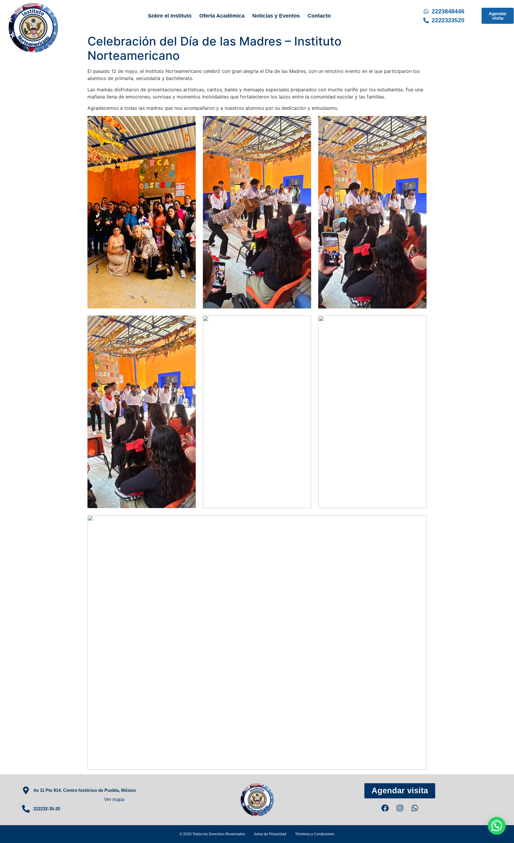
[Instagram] (400, 808)
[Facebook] (385, 808)
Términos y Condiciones (314, 834)
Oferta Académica (222, 16)
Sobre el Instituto (170, 16)
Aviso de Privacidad (270, 834)
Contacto (319, 16)
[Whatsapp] (415, 808)
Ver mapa (114, 799)
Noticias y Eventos (276, 16)
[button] (497, 826)
